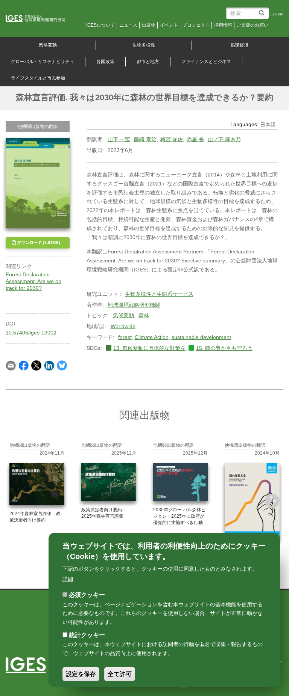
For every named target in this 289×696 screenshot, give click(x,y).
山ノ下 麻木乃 (224, 139)
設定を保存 (81, 674)
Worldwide (123, 326)
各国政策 (105, 61)
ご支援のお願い (252, 25)
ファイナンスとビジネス (206, 61)
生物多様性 (143, 45)
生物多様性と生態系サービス (159, 294)
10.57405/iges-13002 (31, 333)
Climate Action (152, 337)
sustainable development (201, 337)
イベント (169, 25)
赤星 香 (195, 139)
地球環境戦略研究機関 (134, 305)
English (277, 14)
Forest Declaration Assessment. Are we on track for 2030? (33, 281)
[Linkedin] (49, 365)
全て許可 (120, 674)
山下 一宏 (119, 139)
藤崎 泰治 (145, 139)
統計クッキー (87, 635)
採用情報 (223, 25)
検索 (263, 10)
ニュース (128, 25)
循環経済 (240, 45)
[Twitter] (36, 365)
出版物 (148, 25)
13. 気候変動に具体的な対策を (149, 348)
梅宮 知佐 (171, 139)
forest (125, 337)
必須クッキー (87, 595)
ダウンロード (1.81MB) (38, 242)
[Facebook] (23, 365)
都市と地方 (148, 61)
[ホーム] (40, 18)
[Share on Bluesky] (62, 365)
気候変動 (123, 315)
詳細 (67, 579)
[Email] (11, 365)
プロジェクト (196, 25)
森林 (143, 315)
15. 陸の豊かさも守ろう (224, 348)
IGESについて (100, 25)
